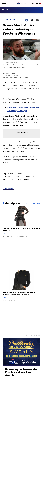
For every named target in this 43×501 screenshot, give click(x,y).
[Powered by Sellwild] (37, 336)
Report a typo (8, 188)
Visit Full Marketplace (32, 203)
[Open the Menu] (4, 3)
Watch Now (36, 3)
